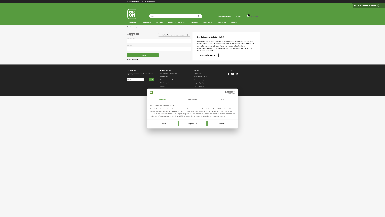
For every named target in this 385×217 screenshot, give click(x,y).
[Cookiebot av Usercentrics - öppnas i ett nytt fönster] (226, 92)
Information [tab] (192, 99)
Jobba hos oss (208, 23)
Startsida (129, 27)
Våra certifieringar (199, 80)
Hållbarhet (159, 23)
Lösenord (129, 46)
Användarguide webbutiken (168, 73)
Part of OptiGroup (199, 86)
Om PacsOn (222, 23)
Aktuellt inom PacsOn (200, 77)
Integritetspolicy (199, 83)
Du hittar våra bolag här (208, 55)
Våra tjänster (146, 23)
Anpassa (191, 123)
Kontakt (234, 23)
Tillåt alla (221, 123)
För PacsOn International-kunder (173, 35)
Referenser (194, 23)
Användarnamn (131, 38)
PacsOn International (147, 1)
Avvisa (163, 123)
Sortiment (133, 23)
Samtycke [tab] (162, 99)
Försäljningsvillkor (165, 83)
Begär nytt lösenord (133, 59)
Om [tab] (222, 99)
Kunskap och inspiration (176, 23)
